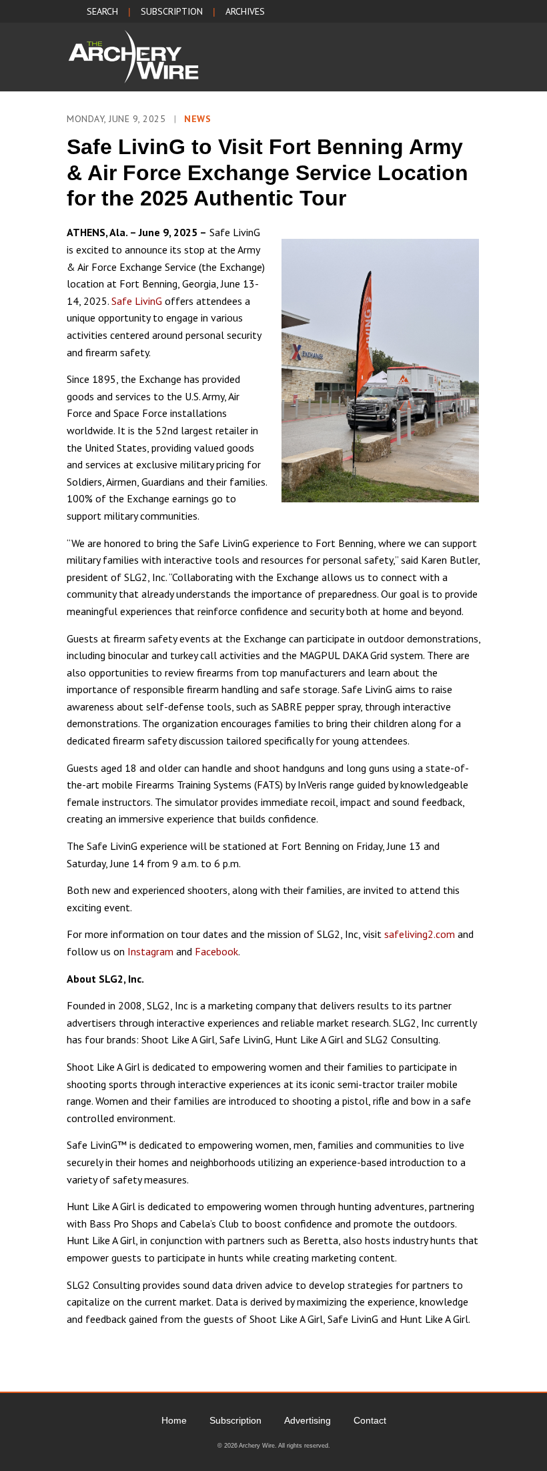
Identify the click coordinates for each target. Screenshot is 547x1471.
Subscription (235, 1420)
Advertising (307, 1420)
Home (174, 1420)
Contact (370, 1420)
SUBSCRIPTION (172, 11)
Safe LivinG (136, 301)
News (197, 119)
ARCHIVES (245, 11)
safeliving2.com (419, 934)
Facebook (216, 951)
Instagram (150, 951)
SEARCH (102, 11)
